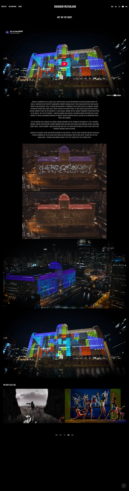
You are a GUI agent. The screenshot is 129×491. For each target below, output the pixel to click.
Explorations (12, 6)
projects (3, 6)
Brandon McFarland (65, 6)
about (20, 6)
